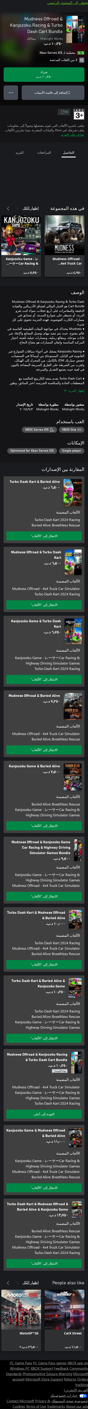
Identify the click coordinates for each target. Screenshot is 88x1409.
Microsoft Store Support (44, 1379)
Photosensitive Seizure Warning (47, 1373)
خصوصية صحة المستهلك (69, 1400)
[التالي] (8, 208)
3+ (66, 112)
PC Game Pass (21, 1362)
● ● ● (11, 92)
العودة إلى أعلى (44, 1114)
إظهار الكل (31, 208)
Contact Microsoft (20, 1400)
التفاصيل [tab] (68, 152)
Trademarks (56, 1406)
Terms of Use (36, 1406)
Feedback (61, 1368)
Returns (70, 1379)
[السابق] (17, 208)
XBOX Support (42, 1368)
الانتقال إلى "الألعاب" (44, 536)
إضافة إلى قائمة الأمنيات (51, 92)
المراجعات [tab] (44, 152)
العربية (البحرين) (76, 1390)
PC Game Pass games (50, 1362)
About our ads (77, 1406)
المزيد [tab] (19, 152)
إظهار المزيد (76, 390)
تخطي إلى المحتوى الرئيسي (67, 2)
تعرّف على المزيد (72, 134)
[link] (64, 246)
